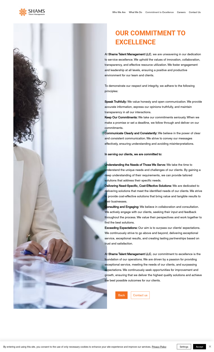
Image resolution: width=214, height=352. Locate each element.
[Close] (210, 346)
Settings (184, 346)
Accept (199, 346)
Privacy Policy (159, 346)
